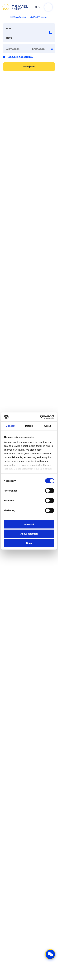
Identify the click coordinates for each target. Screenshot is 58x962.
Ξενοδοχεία (19, 17)
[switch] (49, 490)
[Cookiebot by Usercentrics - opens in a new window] (41, 417)
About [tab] (47, 425)
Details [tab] (29, 425)
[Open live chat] (50, 954)
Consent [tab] (10, 425)
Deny (29, 543)
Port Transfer (40, 17)
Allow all (29, 524)
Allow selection (29, 533)
